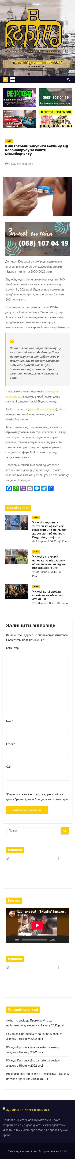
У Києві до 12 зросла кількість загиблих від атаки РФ (47, 595)
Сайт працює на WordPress (23, 1151)
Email (11, 744)
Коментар (12, 648)
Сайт (9, 767)
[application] (37, 925)
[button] (68, 79)
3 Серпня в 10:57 (46, 541)
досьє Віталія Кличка (42, 409)
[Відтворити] (11, 939)
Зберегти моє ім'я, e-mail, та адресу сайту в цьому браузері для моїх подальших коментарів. (37, 796)
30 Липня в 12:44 (46, 572)
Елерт (65, 541)
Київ (9, 141)
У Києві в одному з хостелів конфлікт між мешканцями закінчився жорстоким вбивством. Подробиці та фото (49, 530)
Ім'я (9, 721)
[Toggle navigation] (12, 79)
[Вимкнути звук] (58, 939)
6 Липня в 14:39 (45, 603)
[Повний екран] (64, 939)
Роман (10, 1034)
